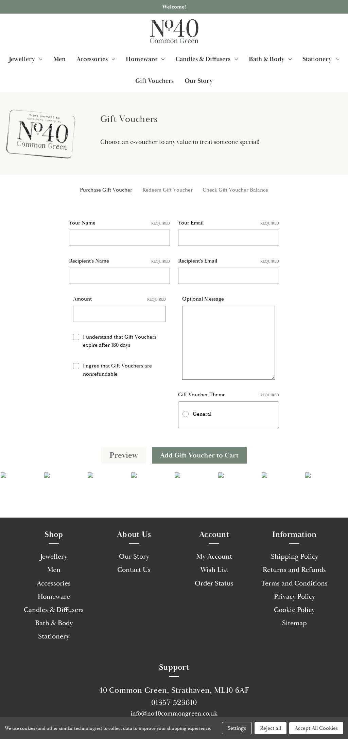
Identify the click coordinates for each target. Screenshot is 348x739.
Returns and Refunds (294, 569)
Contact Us (134, 569)
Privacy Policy (294, 596)
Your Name (119, 222)
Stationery (317, 59)
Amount (119, 298)
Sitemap (294, 623)
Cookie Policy (294, 610)
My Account (214, 556)
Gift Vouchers (154, 81)
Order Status (214, 583)
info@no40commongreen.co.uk (174, 713)
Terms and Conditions (294, 583)
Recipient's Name (119, 260)
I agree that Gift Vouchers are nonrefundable (117, 369)
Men (59, 59)
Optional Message (203, 298)
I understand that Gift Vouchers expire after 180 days (119, 341)
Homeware (141, 59)
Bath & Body (266, 59)
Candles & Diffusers (202, 59)
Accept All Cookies (316, 728)
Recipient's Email (228, 260)
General (202, 414)
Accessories (92, 59)
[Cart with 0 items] (335, 31)
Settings (237, 728)
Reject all (270, 728)
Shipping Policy (294, 556)
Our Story (199, 81)
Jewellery (22, 59)
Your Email (228, 222)
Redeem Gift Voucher (167, 189)
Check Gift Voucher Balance (235, 189)
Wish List (214, 569)
